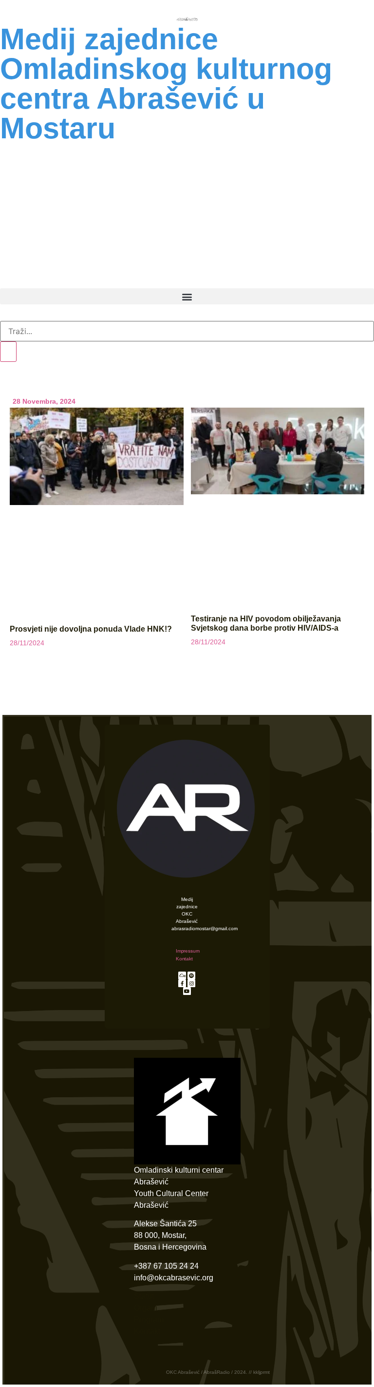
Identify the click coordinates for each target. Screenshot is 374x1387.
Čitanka (108, 274)
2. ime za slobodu (187, 227)
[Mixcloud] (182, 975)
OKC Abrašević (187, 157)
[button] (187, 296)
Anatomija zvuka (187, 249)
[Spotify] (191, 975)
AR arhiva (250, 274)
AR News (187, 182)
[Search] (8, 351)
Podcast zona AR (187, 204)
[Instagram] (191, 983)
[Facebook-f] (182, 983)
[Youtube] (187, 991)
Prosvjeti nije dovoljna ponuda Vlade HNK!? (91, 629)
